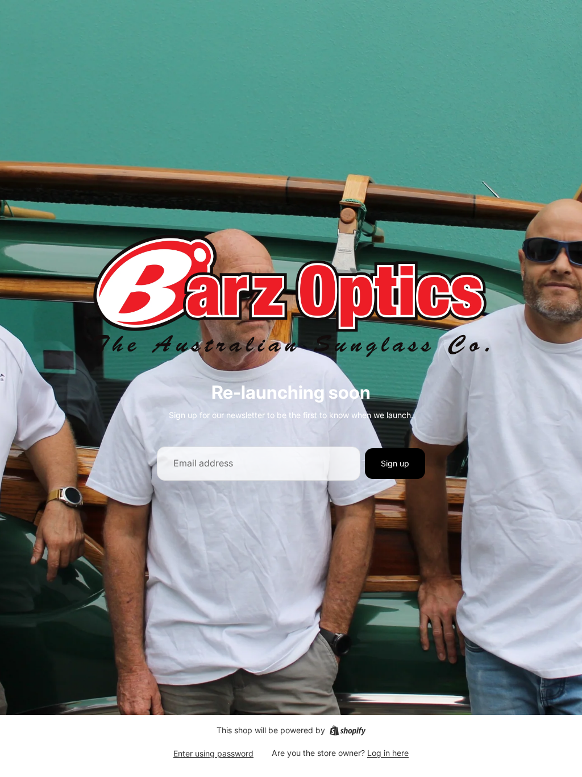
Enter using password (213, 753)
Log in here (388, 753)
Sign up (395, 463)
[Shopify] (347, 730)
